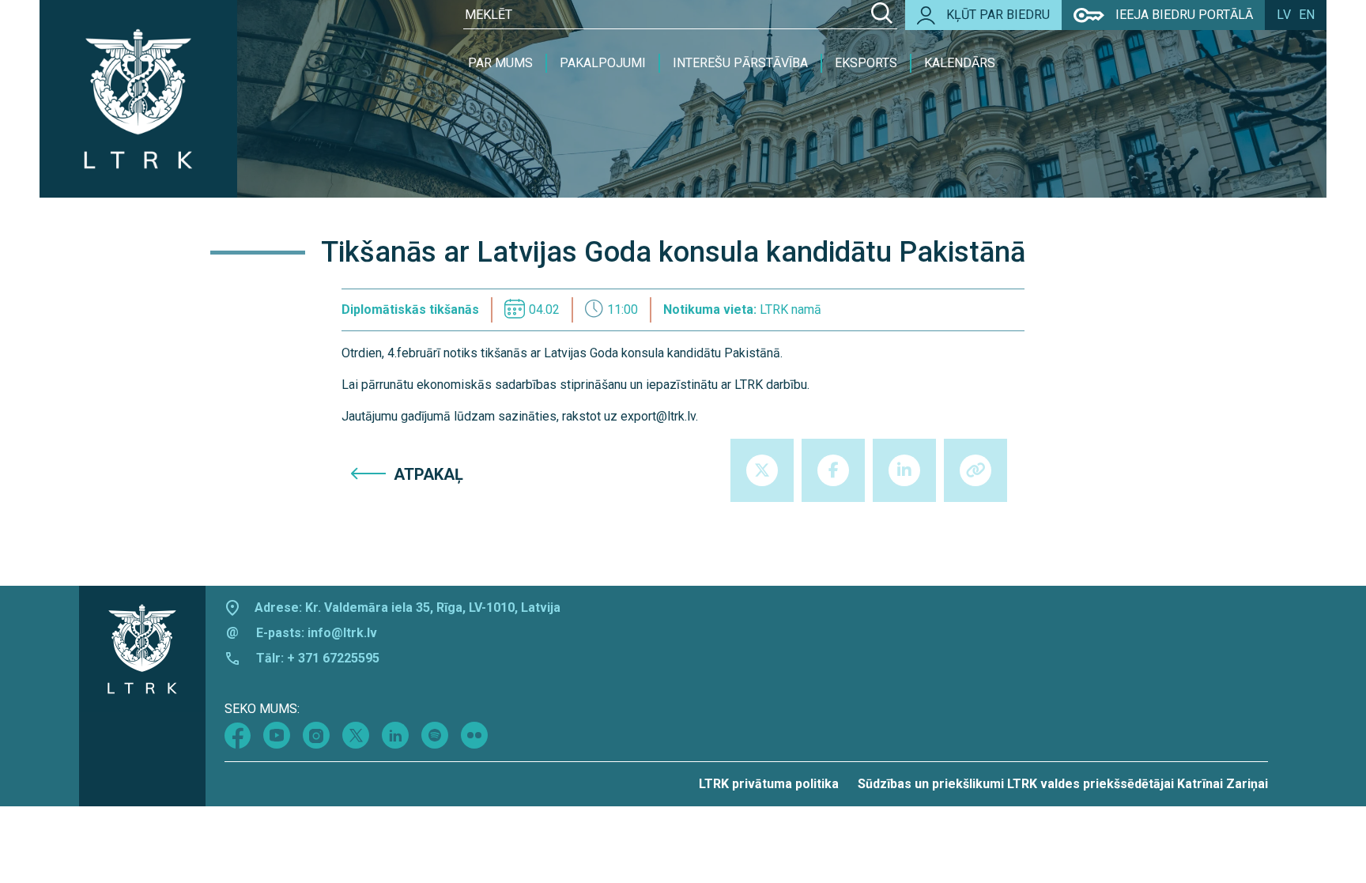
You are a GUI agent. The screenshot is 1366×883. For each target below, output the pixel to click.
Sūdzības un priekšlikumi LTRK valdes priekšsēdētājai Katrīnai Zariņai (1063, 783)
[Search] (881, 15)
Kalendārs (959, 62)
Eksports (866, 62)
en (1307, 14)
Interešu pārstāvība (740, 62)
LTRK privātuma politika (769, 783)
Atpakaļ (428, 474)
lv (1284, 14)
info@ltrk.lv (342, 632)
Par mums (500, 62)
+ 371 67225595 (333, 658)
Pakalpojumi (603, 62)
